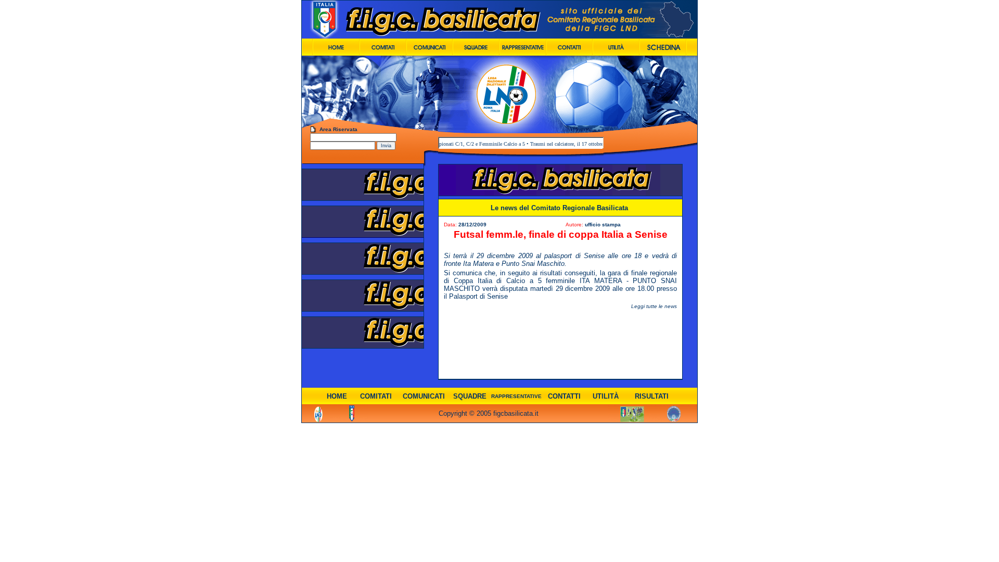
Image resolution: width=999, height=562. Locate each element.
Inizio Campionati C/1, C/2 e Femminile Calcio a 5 (458, 144)
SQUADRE (469, 396)
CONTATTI (564, 396)
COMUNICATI (424, 396)
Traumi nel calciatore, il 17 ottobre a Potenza (565, 144)
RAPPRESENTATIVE (516, 396)
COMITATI (376, 396)
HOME (337, 396)
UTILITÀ (606, 396)
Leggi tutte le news (654, 306)
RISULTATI (652, 396)
